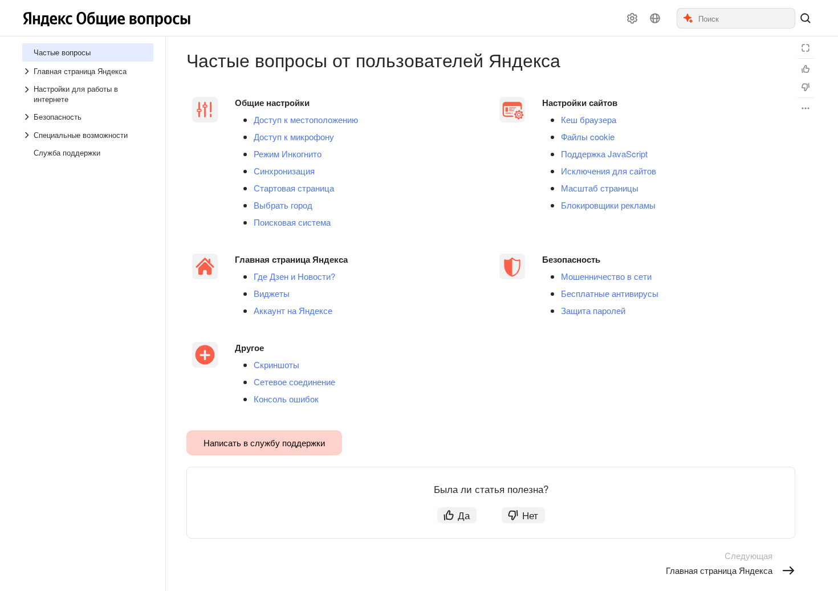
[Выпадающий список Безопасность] (28, 117)
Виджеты (272, 293)
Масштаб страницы (599, 188)
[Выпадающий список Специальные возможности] (28, 135)
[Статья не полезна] (805, 87)
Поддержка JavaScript (604, 154)
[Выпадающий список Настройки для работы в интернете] (28, 94)
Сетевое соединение (294, 382)
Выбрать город (283, 205)
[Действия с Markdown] (805, 108)
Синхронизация (284, 171)
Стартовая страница (294, 188)
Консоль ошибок (286, 399)
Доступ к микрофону (294, 136)
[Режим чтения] (805, 48)
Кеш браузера (588, 119)
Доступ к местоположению (306, 119)
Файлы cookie (588, 136)
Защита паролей (593, 310)
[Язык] (655, 18)
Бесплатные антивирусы (609, 293)
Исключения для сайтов (608, 171)
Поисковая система (292, 222)
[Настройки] (632, 18)
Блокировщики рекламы (608, 205)
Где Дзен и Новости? (294, 276)
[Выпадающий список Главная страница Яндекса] (28, 71)
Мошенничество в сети (606, 276)
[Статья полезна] (805, 69)
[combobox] (746, 18)
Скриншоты (276, 364)
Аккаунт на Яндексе (293, 310)
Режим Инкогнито (288, 154)
